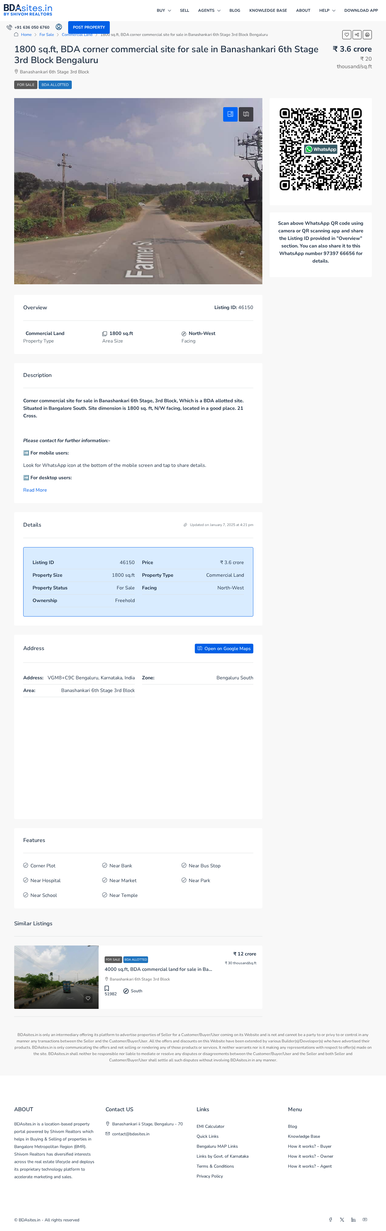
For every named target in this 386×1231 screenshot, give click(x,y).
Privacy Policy (210, 1176)
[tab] (230, 114)
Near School (43, 895)
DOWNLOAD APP (361, 10)
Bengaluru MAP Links (217, 1146)
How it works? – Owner (310, 1156)
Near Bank (120, 866)
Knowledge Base (268, 10)
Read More (35, 490)
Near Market (123, 880)
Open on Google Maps (227, 649)
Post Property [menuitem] (89, 27)
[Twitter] (343, 1220)
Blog (234, 10)
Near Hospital (45, 880)
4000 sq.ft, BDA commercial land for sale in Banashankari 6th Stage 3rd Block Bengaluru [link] (203, 969)
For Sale (47, 34)
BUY (161, 10)
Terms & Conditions (215, 1166)
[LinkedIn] (354, 1220)
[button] (346, 34)
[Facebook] (331, 1220)
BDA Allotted (55, 84)
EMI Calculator (210, 1126)
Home (26, 34)
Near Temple (123, 895)
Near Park (199, 880)
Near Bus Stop (204, 866)
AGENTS (206, 10)
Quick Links (208, 1136)
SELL (184, 10)
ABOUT (303, 10)
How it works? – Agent (310, 1166)
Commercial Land (77, 34)
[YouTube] (366, 1220)
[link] (56, 977)
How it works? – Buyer (309, 1146)
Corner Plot (42, 866)
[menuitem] (28, 27)
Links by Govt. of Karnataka (222, 1156)
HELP (324, 10)
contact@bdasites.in (131, 1134)
